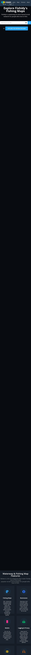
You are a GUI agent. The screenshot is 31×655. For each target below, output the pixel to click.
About (28, 2)
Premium (23, 2)
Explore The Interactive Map (17, 28)
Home (14, 2)
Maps (18, 2)
